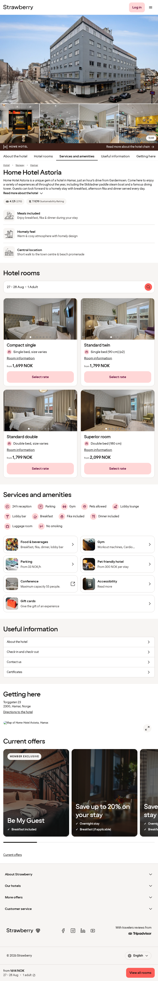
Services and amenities (76, 156)
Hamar (34, 165)
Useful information (115, 156)
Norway (20, 165)
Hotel (6, 165)
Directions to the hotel (18, 712)
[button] (40, 319)
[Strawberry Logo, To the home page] (18, 7)
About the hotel (15, 156)
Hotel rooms (43, 156)
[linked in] (82, 930)
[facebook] (63, 930)
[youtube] (92, 930)
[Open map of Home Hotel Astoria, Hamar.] (147, 728)
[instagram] (73, 930)
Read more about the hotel (20, 193)
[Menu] (150, 7)
